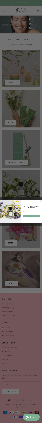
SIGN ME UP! (31, 216)
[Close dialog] (40, 200)
